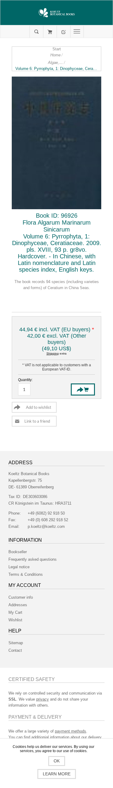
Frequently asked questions (32, 559)
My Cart (50, 32)
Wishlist (15, 620)
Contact (15, 650)
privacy (42, 699)
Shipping (52, 353)
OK (57, 760)
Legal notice (19, 567)
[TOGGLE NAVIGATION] (77, 32)
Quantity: (25, 380)
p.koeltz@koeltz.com (46, 526)
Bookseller (17, 552)
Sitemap (15, 643)
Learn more (57, 773)
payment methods (70, 731)
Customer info (20, 597)
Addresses (17, 605)
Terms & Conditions (25, 574)
